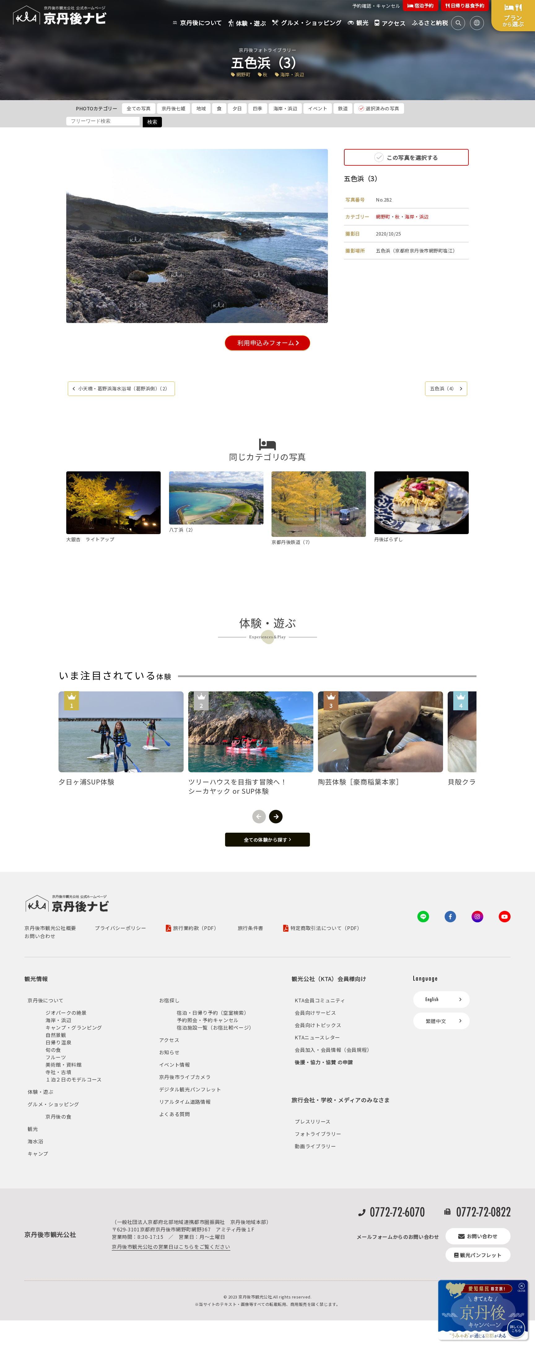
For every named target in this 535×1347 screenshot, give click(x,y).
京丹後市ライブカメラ (185, 1077)
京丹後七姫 (174, 108)
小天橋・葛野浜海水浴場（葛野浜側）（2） (124, 388)
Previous (259, 816)
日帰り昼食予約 (467, 5)
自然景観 (56, 1035)
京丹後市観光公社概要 (50, 927)
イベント (317, 108)
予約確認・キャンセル (376, 5)
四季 (258, 108)
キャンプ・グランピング (74, 1027)
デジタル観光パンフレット (190, 1089)
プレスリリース (312, 1121)
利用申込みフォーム (265, 342)
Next (276, 816)
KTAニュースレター (317, 1037)
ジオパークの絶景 (66, 1012)
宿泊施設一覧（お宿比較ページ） (215, 1027)
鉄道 (343, 108)
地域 (201, 108)
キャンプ (38, 1153)
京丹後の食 (58, 1116)
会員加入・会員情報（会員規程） (333, 1049)
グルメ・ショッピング (53, 1104)
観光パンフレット (481, 1255)
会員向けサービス (315, 1012)
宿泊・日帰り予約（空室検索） (213, 1012)
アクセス (169, 1039)
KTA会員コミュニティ (320, 1000)
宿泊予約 (423, 5)
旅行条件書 (250, 927)
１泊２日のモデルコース (74, 1079)
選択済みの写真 (382, 108)
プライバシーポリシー (120, 927)
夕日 (237, 108)
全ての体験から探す (265, 839)
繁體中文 (436, 1021)
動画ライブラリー (315, 1146)
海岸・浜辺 (285, 108)
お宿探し (169, 1000)
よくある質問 (174, 1114)
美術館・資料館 (63, 1064)
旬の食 (53, 1049)
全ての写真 (139, 108)
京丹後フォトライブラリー (267, 50)
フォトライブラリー (318, 1133)
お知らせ (169, 1052)
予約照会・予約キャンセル (208, 1020)
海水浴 (35, 1141)
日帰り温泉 (58, 1042)
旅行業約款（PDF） (196, 928)
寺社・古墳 (58, 1072)
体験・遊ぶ (40, 1091)
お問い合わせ (39, 935)
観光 (33, 1128)
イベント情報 (174, 1064)
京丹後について (45, 1000)
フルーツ (56, 1057)
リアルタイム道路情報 (185, 1101)
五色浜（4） (443, 388)
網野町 (383, 216)
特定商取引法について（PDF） (326, 928)
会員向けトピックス (318, 1025)
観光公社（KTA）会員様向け (329, 979)
